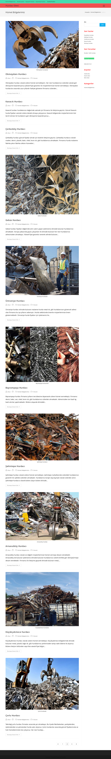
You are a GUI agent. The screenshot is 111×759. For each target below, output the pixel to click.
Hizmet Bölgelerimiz (10, 1)
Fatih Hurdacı (92, 53)
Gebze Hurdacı (13, 220)
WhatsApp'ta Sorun (89, 58)
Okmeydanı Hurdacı (16, 74)
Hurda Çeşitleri (20, 1)
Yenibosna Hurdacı (89, 39)
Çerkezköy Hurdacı (15, 128)
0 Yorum (35, 78)
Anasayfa (87, 12)
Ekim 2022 (86, 78)
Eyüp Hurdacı (87, 41)
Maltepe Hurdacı (88, 37)
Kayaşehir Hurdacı (30, 1)
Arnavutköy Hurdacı (16, 546)
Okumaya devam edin (14, 93)
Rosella (86, 53)
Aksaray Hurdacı (88, 43)
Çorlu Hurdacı (13, 715)
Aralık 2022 (87, 74)
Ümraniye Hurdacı (15, 300)
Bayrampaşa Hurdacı (16, 387)
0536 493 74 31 (88, 64)
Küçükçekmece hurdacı (18, 631)
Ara (85, 22)
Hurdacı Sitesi (12, 5)
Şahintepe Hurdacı (15, 466)
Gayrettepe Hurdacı (40, 1)
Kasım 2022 (87, 76)
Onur (9, 78)
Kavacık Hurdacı (14, 101)
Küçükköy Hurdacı (89, 35)
